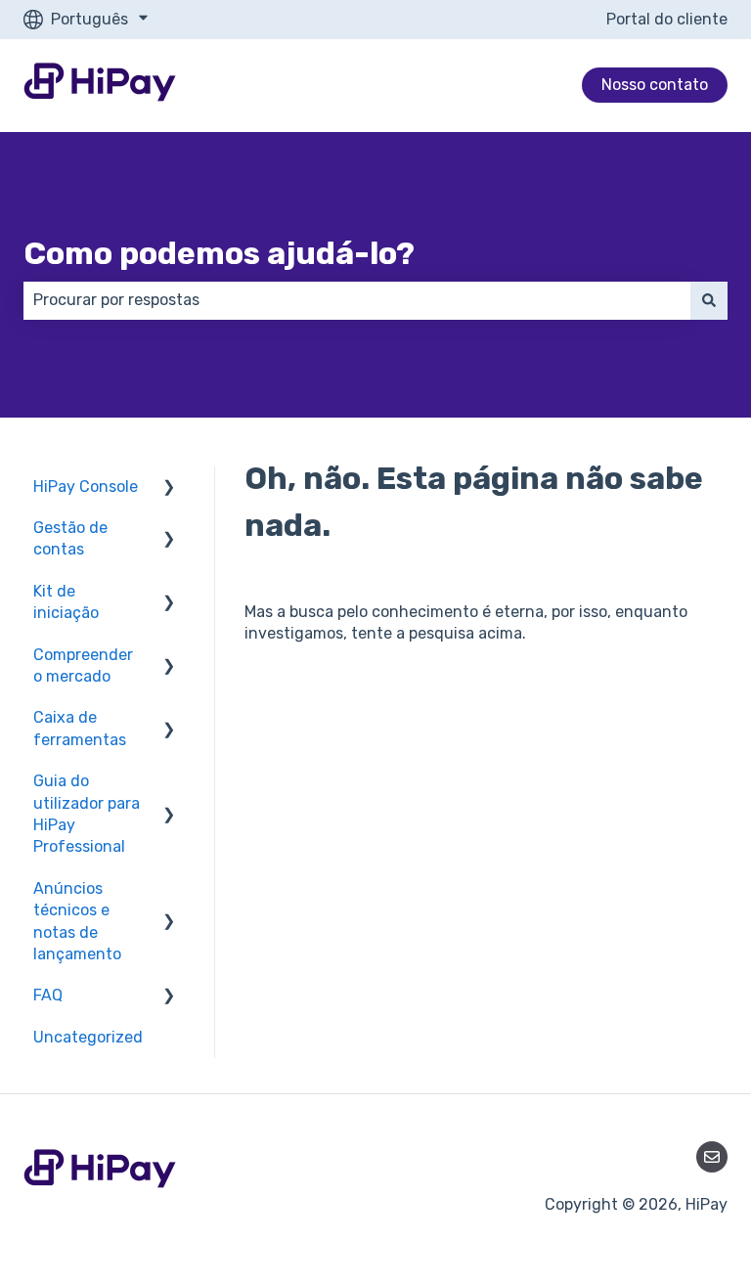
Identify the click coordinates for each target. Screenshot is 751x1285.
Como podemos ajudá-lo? (219, 253)
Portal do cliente (667, 19)
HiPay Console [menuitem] (85, 486)
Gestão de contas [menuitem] (70, 538)
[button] (169, 488)
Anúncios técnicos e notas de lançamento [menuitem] (77, 921)
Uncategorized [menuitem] (88, 1037)
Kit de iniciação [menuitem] (66, 602)
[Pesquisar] (709, 300)
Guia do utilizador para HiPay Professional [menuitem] (86, 814)
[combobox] (356, 300)
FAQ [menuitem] (48, 995)
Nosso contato (654, 84)
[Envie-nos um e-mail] (712, 1157)
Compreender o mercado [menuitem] (83, 665)
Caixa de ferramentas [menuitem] (79, 728)
